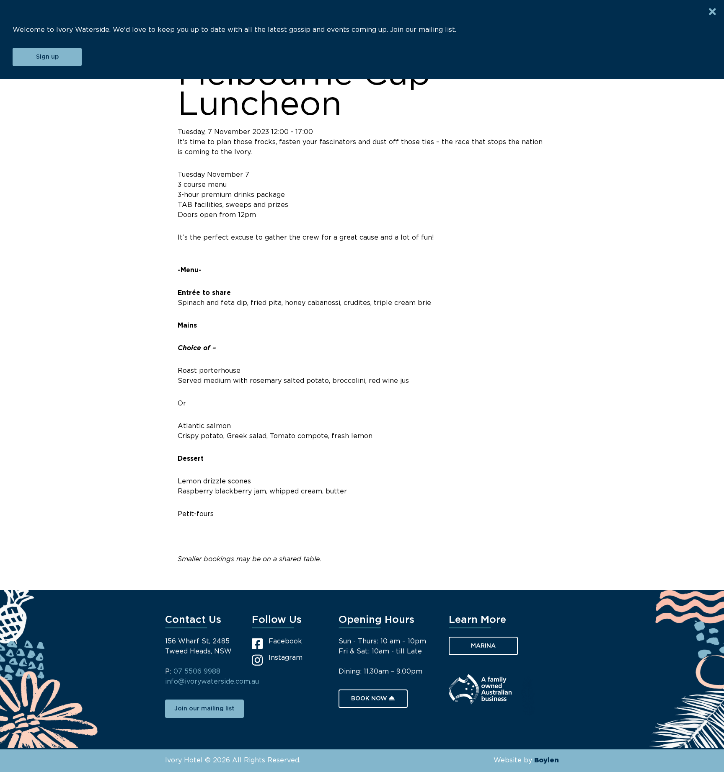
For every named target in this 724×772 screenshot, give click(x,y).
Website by (526, 760)
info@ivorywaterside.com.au (212, 682)
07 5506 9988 (196, 672)
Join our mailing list (204, 708)
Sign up (47, 56)
